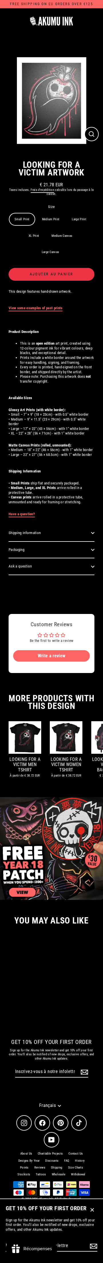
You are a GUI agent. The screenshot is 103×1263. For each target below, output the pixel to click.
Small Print (22, 219)
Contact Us (75, 1153)
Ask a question (20, 566)
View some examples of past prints (36, 308)
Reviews (39, 1167)
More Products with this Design (51, 702)
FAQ (66, 1161)
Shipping (56, 1167)
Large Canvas (50, 252)
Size (51, 207)
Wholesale (59, 1174)
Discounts (51, 1161)
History (80, 1161)
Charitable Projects (50, 1153)
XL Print (34, 236)
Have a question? (22, 514)
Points (24, 1167)
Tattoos (41, 1174)
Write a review (51, 655)
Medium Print (51, 219)
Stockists (23, 1174)
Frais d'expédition (42, 190)
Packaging (16, 549)
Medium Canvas (62, 236)
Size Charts (75, 1167)
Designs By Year (29, 1161)
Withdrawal (78, 1174)
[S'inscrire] (92, 1246)
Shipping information (25, 533)
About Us (26, 1153)
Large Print (79, 219)
